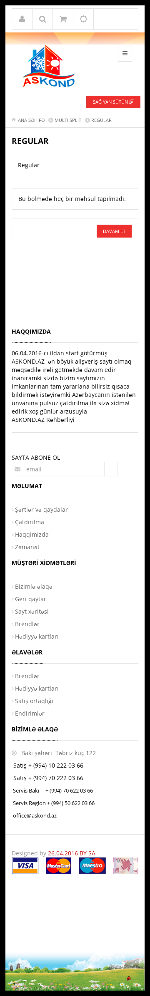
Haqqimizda (32, 534)
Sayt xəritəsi (32, 611)
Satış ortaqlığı (34, 701)
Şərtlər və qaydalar (41, 509)
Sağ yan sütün (111, 102)
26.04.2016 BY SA (71, 853)
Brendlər (27, 624)
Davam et (114, 231)
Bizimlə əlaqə (33, 586)
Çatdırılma (29, 522)
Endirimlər (30, 713)
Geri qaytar (30, 599)
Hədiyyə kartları (37, 636)
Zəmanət (27, 547)
